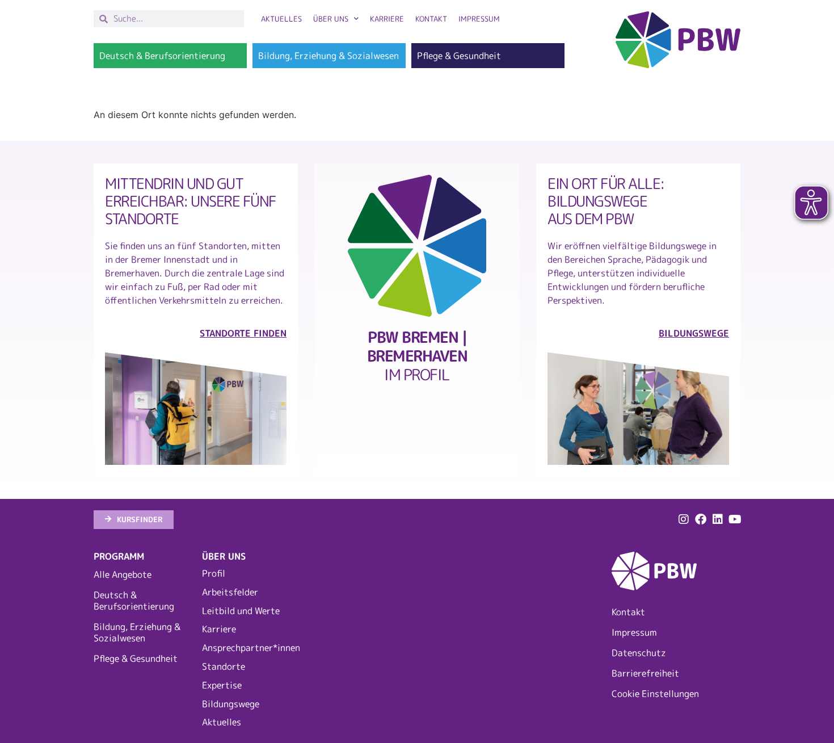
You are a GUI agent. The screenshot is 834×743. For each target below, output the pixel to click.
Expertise (222, 685)
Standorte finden (243, 333)
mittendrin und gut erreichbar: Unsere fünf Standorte (190, 200)
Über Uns (330, 19)
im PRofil (417, 355)
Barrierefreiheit (645, 673)
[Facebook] (700, 519)
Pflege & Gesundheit (136, 658)
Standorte (223, 666)
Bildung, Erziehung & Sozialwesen (137, 632)
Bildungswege (230, 704)
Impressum (479, 19)
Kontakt (431, 19)
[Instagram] (683, 519)
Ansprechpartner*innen (250, 647)
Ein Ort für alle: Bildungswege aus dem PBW (605, 200)
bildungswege (694, 333)
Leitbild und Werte (241, 611)
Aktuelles (281, 19)
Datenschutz (639, 653)
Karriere (387, 19)
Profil (213, 573)
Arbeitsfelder (230, 592)
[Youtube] (734, 519)
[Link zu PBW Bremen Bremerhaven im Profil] (417, 246)
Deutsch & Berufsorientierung (134, 600)
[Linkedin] (717, 519)
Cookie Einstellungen (655, 693)
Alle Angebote (122, 574)
